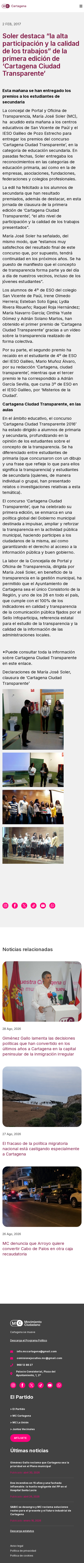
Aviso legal (16, 1545)
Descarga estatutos (22, 1530)
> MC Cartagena (20, 1415)
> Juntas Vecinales (22, 1429)
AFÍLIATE (20, 1437)
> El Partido (17, 1409)
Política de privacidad (23, 1550)
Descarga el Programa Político (28, 1340)
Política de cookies (21, 1555)
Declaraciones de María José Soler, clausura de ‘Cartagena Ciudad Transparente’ (36, 678)
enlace (24, 663)
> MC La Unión (19, 1422)
